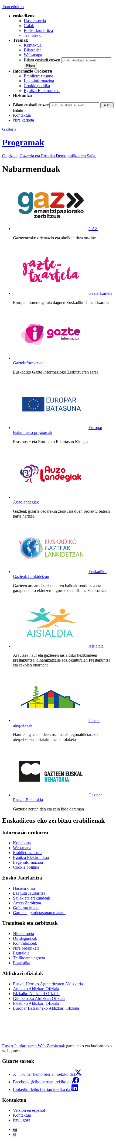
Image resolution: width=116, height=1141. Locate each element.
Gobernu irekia (26, 907)
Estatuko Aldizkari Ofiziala (36, 1003)
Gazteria (9, 129)
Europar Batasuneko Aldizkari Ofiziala (46, 1008)
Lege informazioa (28, 862)
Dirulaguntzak (25, 938)
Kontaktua (33, 45)
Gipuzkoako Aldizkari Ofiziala (39, 998)
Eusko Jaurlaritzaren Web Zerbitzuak (33, 1046)
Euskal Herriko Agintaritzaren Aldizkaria (48, 984)
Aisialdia (96, 646)
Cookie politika (37, 85)
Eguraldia (21, 953)
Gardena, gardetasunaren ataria (39, 912)
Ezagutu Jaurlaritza (29, 893)
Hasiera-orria (35, 20)
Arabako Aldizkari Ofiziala (36, 988)
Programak (23, 142)
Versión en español (29, 1110)
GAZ (93, 228)
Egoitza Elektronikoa (42, 90)
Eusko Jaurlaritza (38, 30)
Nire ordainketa (26, 948)
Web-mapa (33, 55)
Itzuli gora (21, 1120)
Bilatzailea (33, 50)
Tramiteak (32, 35)
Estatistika (21, 962)
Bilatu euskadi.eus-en (42, 60)
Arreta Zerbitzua (27, 903)
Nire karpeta (23, 120)
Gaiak (29, 25)
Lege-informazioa (39, 81)
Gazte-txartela (100, 293)
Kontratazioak (25, 943)
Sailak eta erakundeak (31, 898)
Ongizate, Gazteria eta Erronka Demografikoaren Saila (49, 155)
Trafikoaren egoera (29, 958)
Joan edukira (13, 6)
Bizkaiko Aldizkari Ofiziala (36, 993)
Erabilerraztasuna (38, 76)
